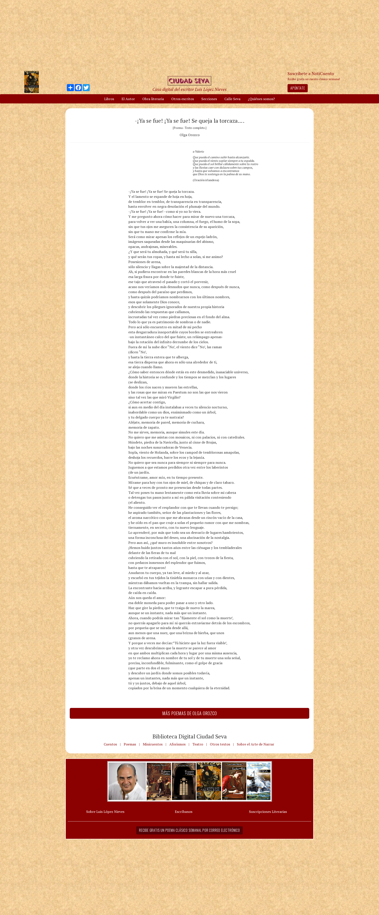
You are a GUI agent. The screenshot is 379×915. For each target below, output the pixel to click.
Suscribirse (167, 491)
